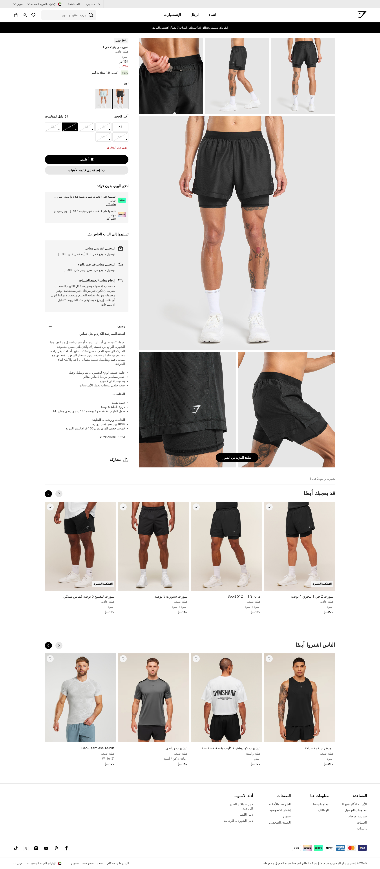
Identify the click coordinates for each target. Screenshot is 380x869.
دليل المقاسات (54, 116)
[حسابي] (24, 15)
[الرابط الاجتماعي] (66, 848)
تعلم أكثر (111, 204)
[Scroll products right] (48, 493)
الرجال (195, 15)
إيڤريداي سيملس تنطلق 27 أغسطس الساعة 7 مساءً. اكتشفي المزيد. (190, 27)
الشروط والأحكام (118, 863)
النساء (213, 15)
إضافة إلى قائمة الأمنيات (84, 170)
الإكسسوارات (172, 15)
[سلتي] (15, 15)
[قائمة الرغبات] (33, 15)
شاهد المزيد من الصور (237, 458)
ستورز (75, 863)
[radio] (120, 99)
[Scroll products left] (58, 493)
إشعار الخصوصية (93, 863)
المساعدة (74, 4)
